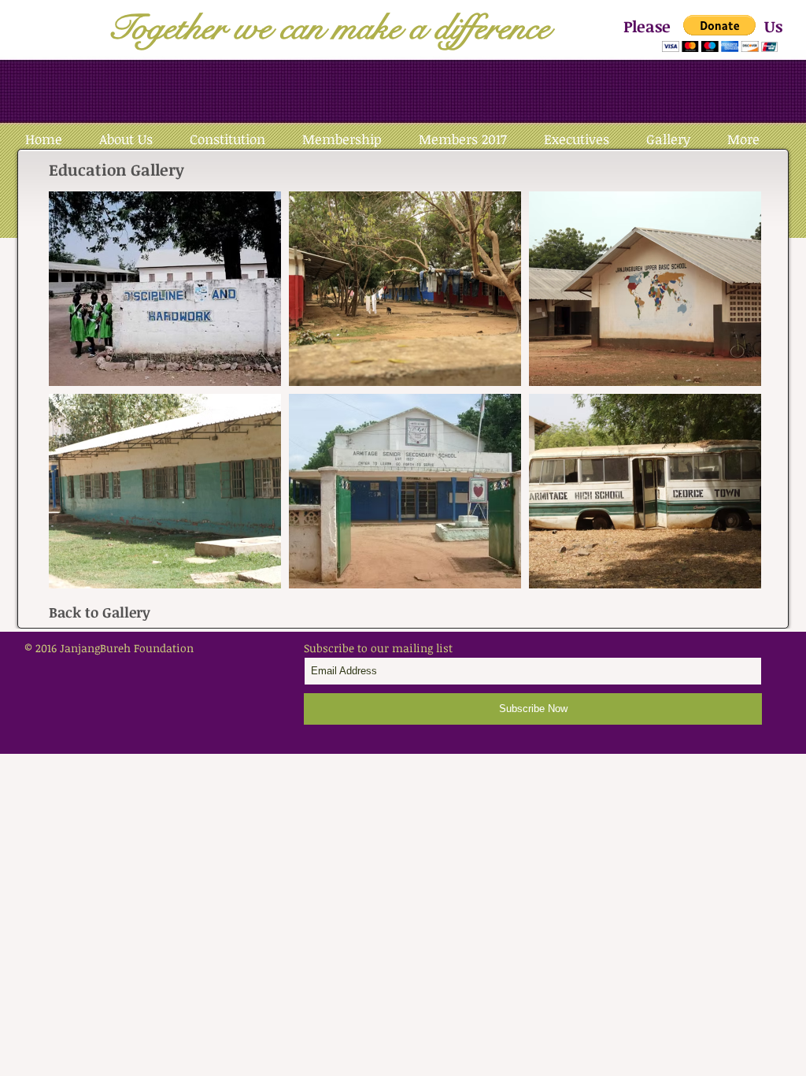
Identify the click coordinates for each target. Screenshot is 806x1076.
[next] (732, 398)
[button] (720, 33)
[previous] (78, 398)
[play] (727, 574)
